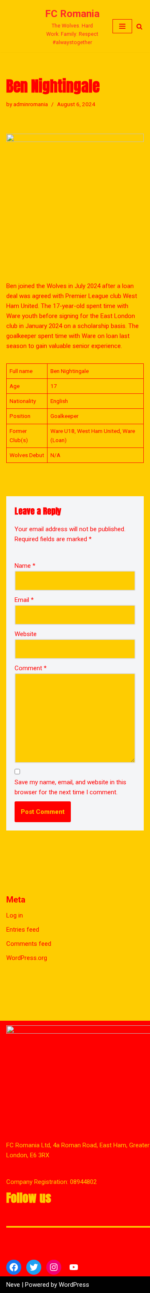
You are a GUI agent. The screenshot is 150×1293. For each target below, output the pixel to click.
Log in (14, 940)
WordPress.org (26, 982)
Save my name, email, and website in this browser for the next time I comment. (70, 812)
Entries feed (22, 954)
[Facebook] (13, 1267)
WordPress (74, 1284)
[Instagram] (53, 1267)
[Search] (139, 38)
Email (24, 624)
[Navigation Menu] (122, 38)
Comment (31, 692)
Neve (13, 1284)
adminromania (30, 128)
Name (25, 590)
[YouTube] (73, 1267)
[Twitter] (33, 1267)
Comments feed (28, 968)
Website (26, 658)
